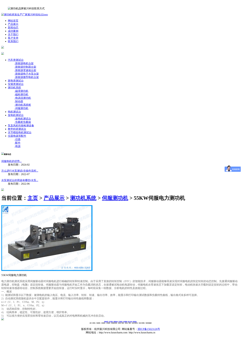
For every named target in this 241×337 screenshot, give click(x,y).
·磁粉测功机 (21, 94)
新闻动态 (13, 27)
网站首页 (13, 20)
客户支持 (13, 37)
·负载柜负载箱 (22, 122)
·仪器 (17, 139)
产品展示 (13, 24)
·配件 (17, 142)
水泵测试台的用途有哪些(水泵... (19, 180)
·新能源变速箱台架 (25, 70)
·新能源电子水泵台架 (26, 73)
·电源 (17, 146)
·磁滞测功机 (21, 91)
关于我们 (13, 34)
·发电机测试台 (22, 118)
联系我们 (13, 41)
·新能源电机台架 (24, 63)
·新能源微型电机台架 (26, 77)
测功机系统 (14, 87)
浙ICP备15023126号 (149, 329)
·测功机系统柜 (22, 104)
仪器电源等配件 (17, 135)
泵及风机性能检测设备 (21, 125)
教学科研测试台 (17, 129)
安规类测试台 (16, 84)
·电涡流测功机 (22, 97)
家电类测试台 (16, 80)
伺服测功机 (115, 198)
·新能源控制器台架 (25, 66)
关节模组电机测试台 (19, 132)
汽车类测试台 (16, 60)
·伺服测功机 (21, 108)
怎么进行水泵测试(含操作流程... (19, 170)
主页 (33, 198)
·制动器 (18, 101)
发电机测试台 (16, 115)
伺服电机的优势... (11, 161)
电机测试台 (14, 111)
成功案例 (13, 31)
